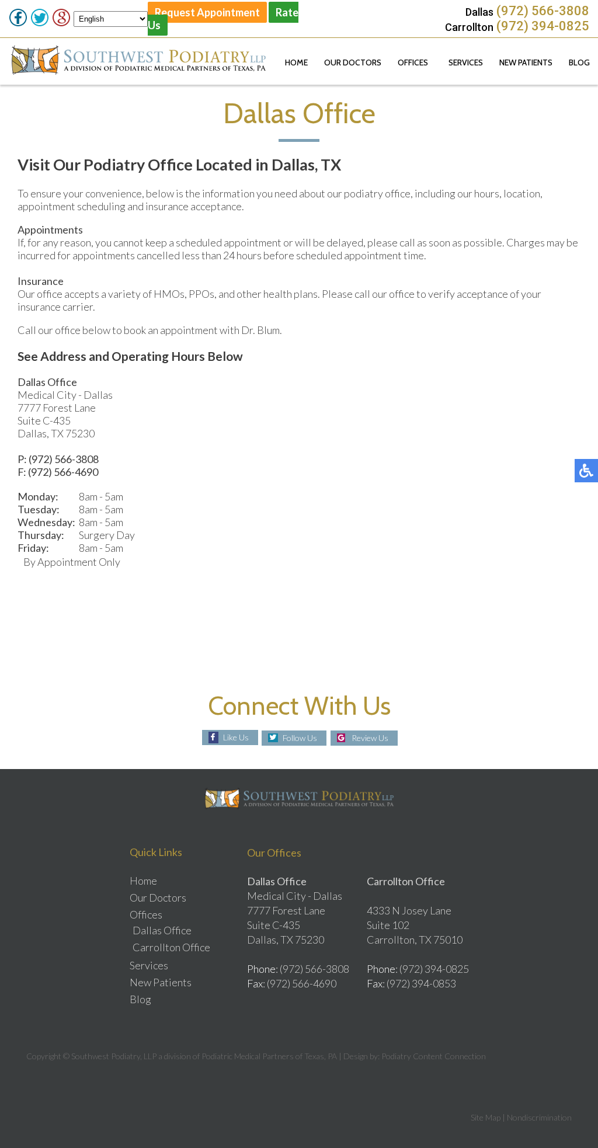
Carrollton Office (171, 947)
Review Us (370, 738)
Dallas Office (162, 930)
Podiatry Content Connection (433, 1056)
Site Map (485, 1117)
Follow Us (300, 738)
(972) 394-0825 (542, 26)
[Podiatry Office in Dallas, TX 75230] (442, 506)
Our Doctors (352, 62)
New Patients (525, 62)
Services (465, 62)
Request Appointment (207, 12)
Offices (413, 62)
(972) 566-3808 (542, 11)
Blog (579, 62)
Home (296, 62)
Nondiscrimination (539, 1117)
